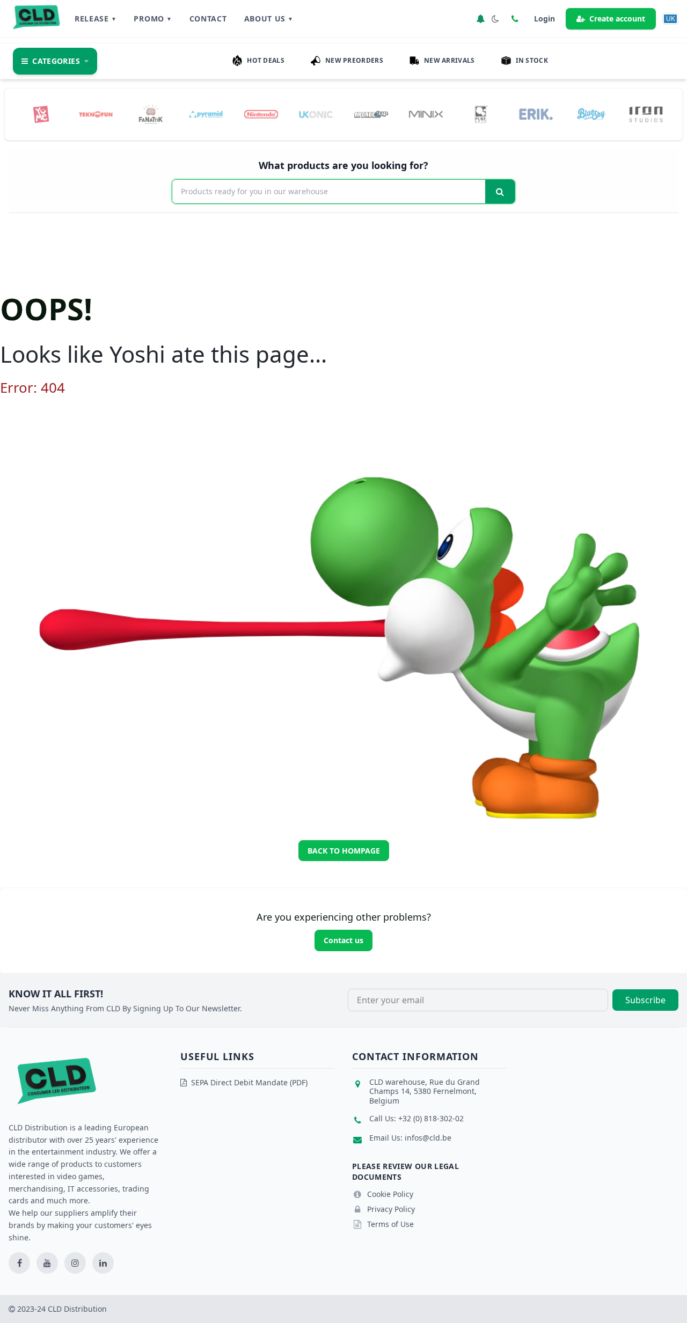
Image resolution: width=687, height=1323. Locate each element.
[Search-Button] (500, 191)
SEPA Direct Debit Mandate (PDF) (249, 1082)
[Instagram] (75, 1263)
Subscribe (645, 1000)
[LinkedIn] (103, 1263)
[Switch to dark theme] (495, 18)
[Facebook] (19, 1263)
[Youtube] (47, 1263)
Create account (617, 18)
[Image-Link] (41, 114)
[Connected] (480, 18)
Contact (208, 18)
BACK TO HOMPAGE (344, 851)
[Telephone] (514, 18)
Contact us (343, 940)
